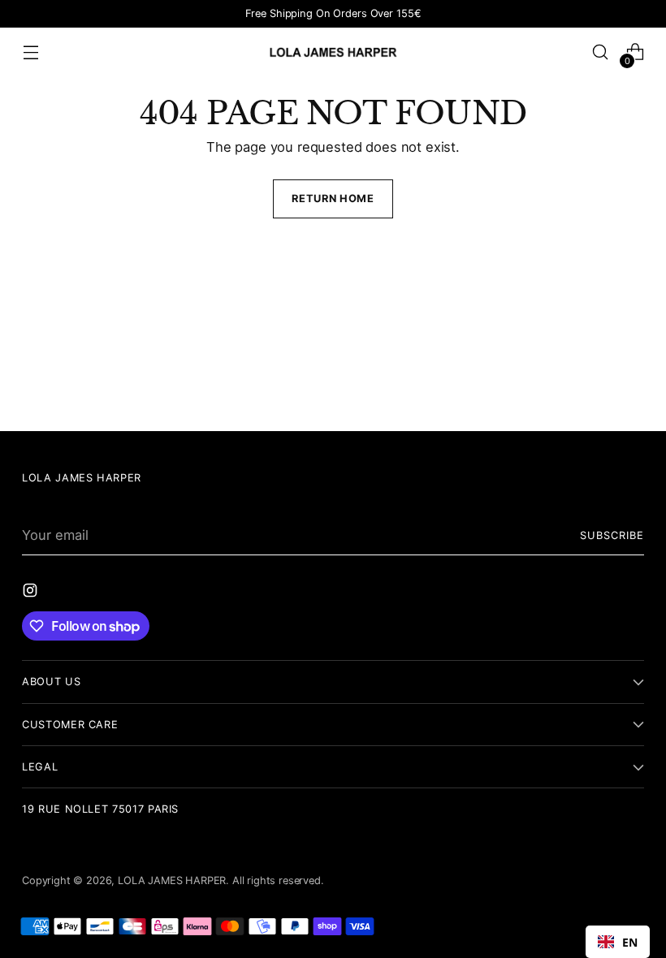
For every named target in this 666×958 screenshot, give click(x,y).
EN (630, 942)
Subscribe (612, 535)
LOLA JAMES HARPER (172, 880)
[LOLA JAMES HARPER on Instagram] (31, 593)
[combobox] (618, 942)
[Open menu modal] (30, 52)
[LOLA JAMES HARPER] (333, 51)
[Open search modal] (600, 52)
